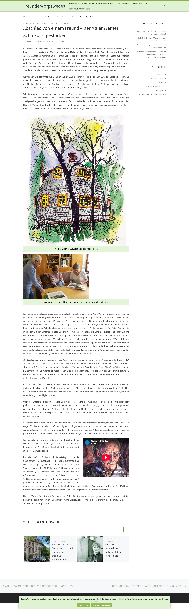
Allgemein (161, 75)
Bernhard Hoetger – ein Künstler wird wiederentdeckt (151, 46)
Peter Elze (31, 42)
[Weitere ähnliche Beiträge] (126, 529)
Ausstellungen (158, 79)
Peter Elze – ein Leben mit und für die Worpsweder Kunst (151, 32)
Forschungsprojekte (155, 87)
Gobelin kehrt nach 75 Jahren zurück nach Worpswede (152, 39)
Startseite (27, 17)
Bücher (162, 83)
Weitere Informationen (102, 605)
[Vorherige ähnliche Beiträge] (120, 529)
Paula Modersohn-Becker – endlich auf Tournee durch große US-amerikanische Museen (151, 54)
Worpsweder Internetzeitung (151, 95)
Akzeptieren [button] (84, 605)
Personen (36, 17)
